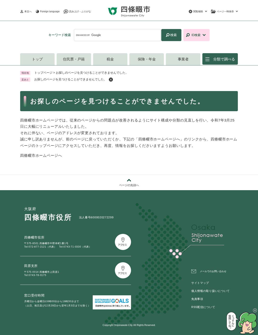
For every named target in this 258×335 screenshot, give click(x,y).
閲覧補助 (198, 11)
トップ (37, 59)
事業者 (183, 59)
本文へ (28, 11)
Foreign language (50, 11)
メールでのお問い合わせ (213, 271)
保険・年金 (147, 59)
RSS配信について (203, 307)
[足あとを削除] (110, 79)
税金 (110, 59)
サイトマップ (200, 282)
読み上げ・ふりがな (80, 11)
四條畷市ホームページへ (41, 155)
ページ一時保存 (225, 11)
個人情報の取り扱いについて (210, 290)
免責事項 (197, 299)
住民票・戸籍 (74, 59)
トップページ (43, 72)
